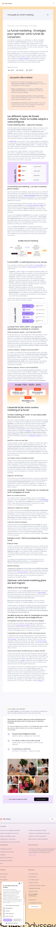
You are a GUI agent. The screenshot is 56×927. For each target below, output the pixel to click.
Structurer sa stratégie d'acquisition (10, 830)
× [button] (21, 883)
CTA (30, 160)
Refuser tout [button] (17, 920)
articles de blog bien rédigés (35, 205)
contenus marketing (23, 58)
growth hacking (32, 267)
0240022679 (32, 900)
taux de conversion (22, 572)
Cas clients (3, 877)
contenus (28, 430)
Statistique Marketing (34, 888)
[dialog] (12, 904)
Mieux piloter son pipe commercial (38, 839)
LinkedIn (22, 660)
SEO (23, 271)
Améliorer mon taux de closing (37, 836)
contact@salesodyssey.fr (35, 903)
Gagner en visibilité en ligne (7, 836)
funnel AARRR (39, 265)
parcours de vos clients (23, 625)
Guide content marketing (22, 25)
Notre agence (4, 874)
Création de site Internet (7, 852)
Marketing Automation (6, 860)
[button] (53, 3)
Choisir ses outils (33, 882)
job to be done (12, 639)
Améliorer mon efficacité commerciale (39, 833)
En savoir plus (14, 902)
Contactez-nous (34, 906)
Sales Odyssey (11, 25)
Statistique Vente (33, 891)
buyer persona (42, 641)
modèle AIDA (12, 141)
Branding (2, 854)
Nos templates (33, 877)
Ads (1, 863)
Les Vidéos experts (34, 879)
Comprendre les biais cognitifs (37, 885)
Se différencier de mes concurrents (10, 842)
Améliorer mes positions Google (37, 830)
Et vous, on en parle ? (41, 799)
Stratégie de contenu (6, 849)
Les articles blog (33, 874)
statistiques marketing (35, 435)
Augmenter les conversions (8, 839)
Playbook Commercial (6, 857)
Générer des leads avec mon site (9, 833)
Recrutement (3, 879)
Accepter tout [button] (7, 920)
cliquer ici (40, 680)
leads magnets (42, 592)
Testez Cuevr (32, 855)
